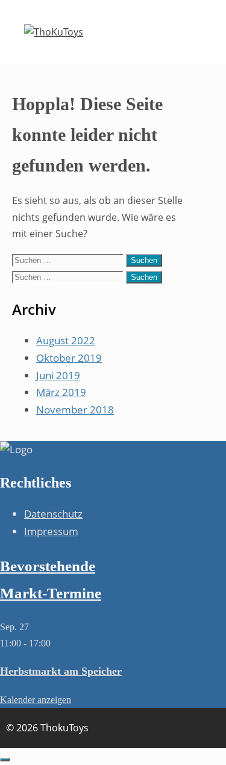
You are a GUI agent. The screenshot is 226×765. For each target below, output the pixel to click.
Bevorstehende (47, 566)
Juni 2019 (58, 375)
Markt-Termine (50, 593)
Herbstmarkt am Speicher (61, 671)
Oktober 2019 (69, 358)
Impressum (51, 531)
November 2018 (75, 410)
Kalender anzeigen (35, 700)
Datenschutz (53, 514)
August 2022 (65, 340)
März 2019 (61, 392)
